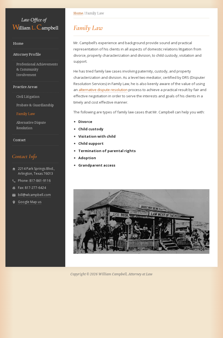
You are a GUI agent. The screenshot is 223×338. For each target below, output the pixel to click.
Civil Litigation (27, 97)
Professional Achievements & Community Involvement (37, 69)
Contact (19, 140)
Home (18, 43)
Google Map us (29, 202)
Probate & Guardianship (35, 105)
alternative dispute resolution (103, 89)
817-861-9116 (40, 180)
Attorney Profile (27, 54)
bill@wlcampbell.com (34, 194)
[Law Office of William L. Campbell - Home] (35, 23)
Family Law (25, 114)
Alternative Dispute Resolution (31, 125)
